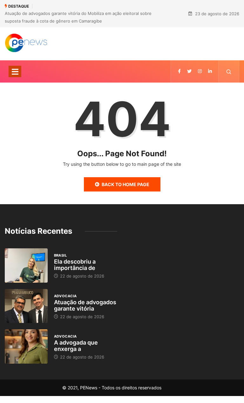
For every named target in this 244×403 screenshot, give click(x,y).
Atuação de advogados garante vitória (85, 305)
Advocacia (65, 296)
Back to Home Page (125, 184)
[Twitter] (189, 71)
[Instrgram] (200, 71)
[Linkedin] (210, 71)
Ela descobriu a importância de (75, 264)
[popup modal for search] (229, 71)
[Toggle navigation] (15, 71)
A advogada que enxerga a (76, 345)
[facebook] (179, 71)
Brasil (60, 255)
